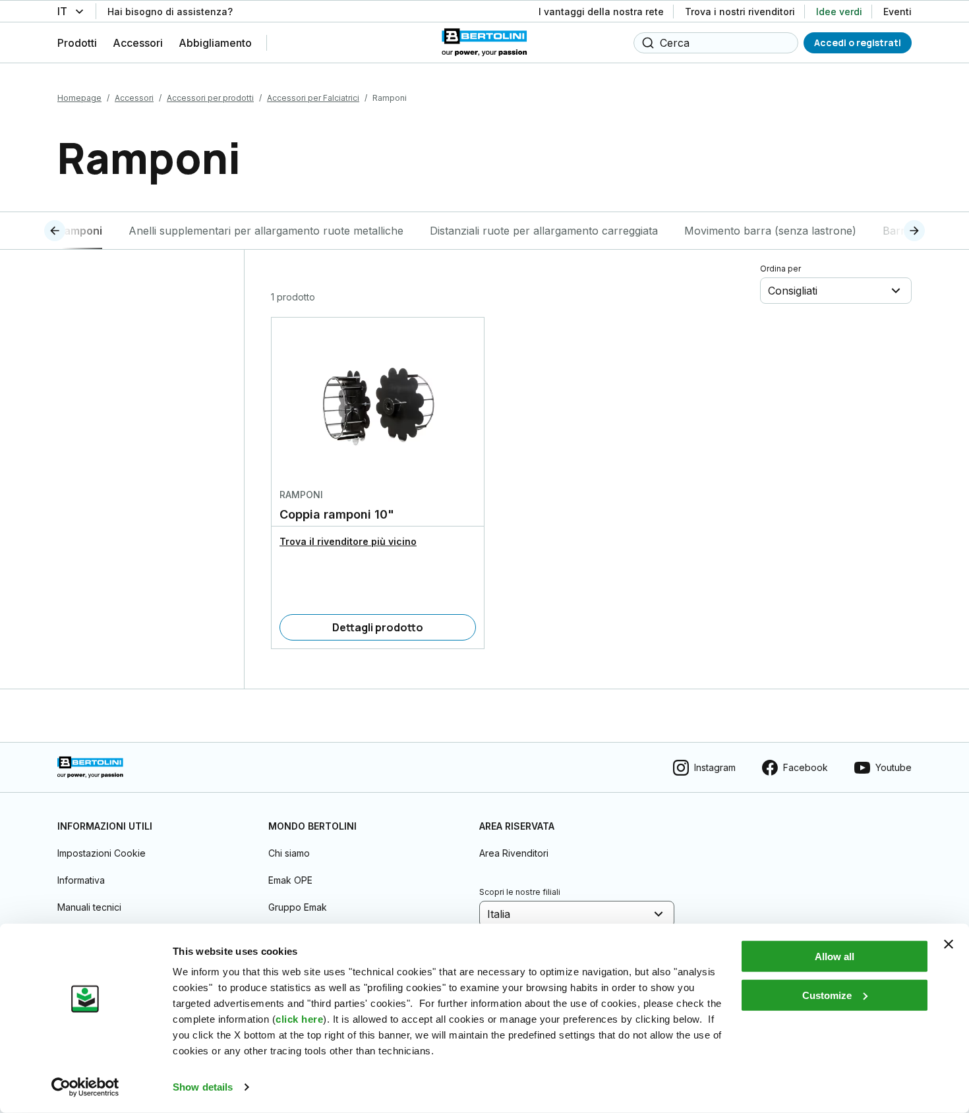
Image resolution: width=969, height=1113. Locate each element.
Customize (827, 994)
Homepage (79, 98)
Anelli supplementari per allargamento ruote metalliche (266, 230)
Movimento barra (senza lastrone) (770, 230)
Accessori (134, 98)
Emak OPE (290, 880)
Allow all (834, 956)
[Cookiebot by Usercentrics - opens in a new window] (85, 1087)
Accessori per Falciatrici (313, 98)
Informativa (81, 880)
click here (299, 1019)
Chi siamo (289, 853)
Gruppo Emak (297, 907)
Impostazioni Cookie (101, 853)
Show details (203, 1087)
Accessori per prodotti (210, 98)
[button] (79, 230)
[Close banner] (948, 944)
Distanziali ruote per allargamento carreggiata (544, 230)
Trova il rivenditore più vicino (348, 541)
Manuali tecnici (89, 907)
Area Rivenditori (513, 853)
